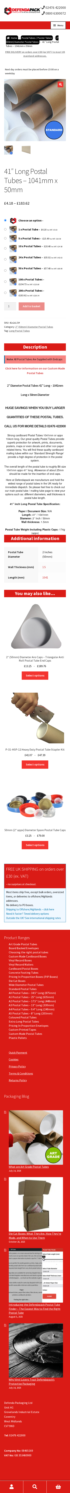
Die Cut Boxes (17, 981)
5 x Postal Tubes (29, 238)
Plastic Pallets (18, 1038)
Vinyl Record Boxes (20, 960)
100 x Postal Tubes (30, 279)
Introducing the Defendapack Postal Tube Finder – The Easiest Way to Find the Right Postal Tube (34, 1308)
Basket (58, 1487)
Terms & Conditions (21, 1073)
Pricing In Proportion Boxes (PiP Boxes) (33, 976)
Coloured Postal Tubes (23, 1017)
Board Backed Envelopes (24, 948)
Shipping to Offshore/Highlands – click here (30, 909)
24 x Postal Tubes (29, 257)
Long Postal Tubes (19, 330)
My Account (11, 1487)
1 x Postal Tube (28, 229)
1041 (45, 577)
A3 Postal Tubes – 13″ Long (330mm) (31, 1005)
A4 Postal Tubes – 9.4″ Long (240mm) (31, 1009)
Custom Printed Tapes (22, 1029)
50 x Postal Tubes (29, 268)
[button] (60, 84)
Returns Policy (18, 1080)
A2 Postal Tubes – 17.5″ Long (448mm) (32, 1001)
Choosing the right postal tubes (28, 952)
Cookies (13, 1059)
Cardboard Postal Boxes (23, 968)
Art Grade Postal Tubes (23, 944)
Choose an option (30, 220)
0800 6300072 (55, 13)
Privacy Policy (17, 1066)
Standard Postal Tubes (23, 989)
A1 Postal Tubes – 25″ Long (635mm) (31, 997)
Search (35, 1487)
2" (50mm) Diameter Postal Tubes (32, 40)
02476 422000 (55, 7)
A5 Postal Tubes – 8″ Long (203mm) (30, 1013)
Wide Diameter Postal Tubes (26, 985)
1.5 (44, 567)
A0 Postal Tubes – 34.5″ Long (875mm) (32, 993)
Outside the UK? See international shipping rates (33, 918)
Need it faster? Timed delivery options (27, 913)
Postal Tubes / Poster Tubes (37, 38)
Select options (35, 675)
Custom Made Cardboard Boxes (28, 956)
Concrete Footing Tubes (23, 972)
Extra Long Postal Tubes (24, 1021)
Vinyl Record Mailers (21, 964)
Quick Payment (18, 1052)
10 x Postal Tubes (29, 246)
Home (14, 38)
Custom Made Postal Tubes (25, 1033)
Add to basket (31, 306)
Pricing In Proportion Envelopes (28, 1025)
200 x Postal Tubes (30, 290)
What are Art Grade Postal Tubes (29, 1167)
